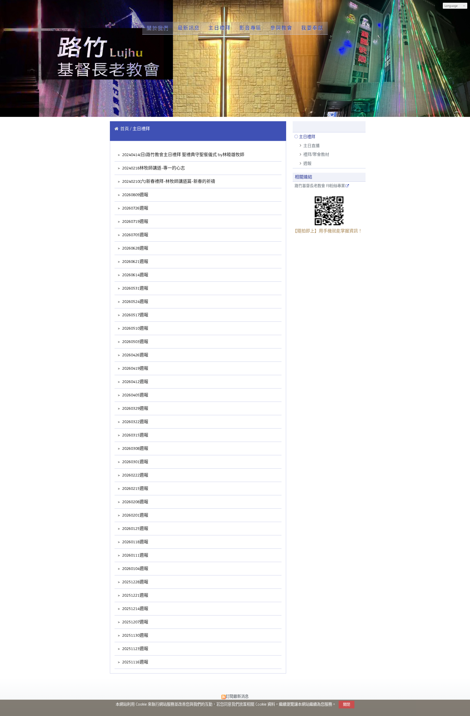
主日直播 (311, 145)
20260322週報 (134, 421)
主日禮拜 (307, 136)
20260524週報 (134, 301)
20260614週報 (134, 274)
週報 (307, 163)
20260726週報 (134, 208)
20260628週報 (134, 248)
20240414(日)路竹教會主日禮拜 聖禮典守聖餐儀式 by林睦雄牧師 (182, 154)
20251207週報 (134, 621)
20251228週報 (134, 581)
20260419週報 (134, 368)
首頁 (124, 128)
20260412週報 (134, 381)
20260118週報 (134, 541)
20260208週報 (134, 501)
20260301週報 (134, 461)
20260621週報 (134, 261)
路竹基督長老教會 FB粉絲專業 (320, 186)
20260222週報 (134, 475)
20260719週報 (134, 221)
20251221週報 (134, 595)
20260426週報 (134, 354)
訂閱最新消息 (237, 696)
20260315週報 (134, 435)
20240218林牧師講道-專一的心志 (153, 168)
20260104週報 (134, 568)
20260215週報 (134, 488)
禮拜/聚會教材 (316, 154)
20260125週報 (134, 528)
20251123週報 (134, 648)
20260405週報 (134, 395)
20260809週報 (134, 194)
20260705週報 (134, 234)
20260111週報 (134, 555)
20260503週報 (134, 341)
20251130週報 (134, 635)
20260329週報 (134, 408)
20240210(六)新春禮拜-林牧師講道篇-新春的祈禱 (168, 181)
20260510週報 (134, 328)
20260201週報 (134, 515)
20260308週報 (134, 448)
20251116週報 (134, 662)
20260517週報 (134, 314)
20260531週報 (134, 288)
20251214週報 (134, 608)
